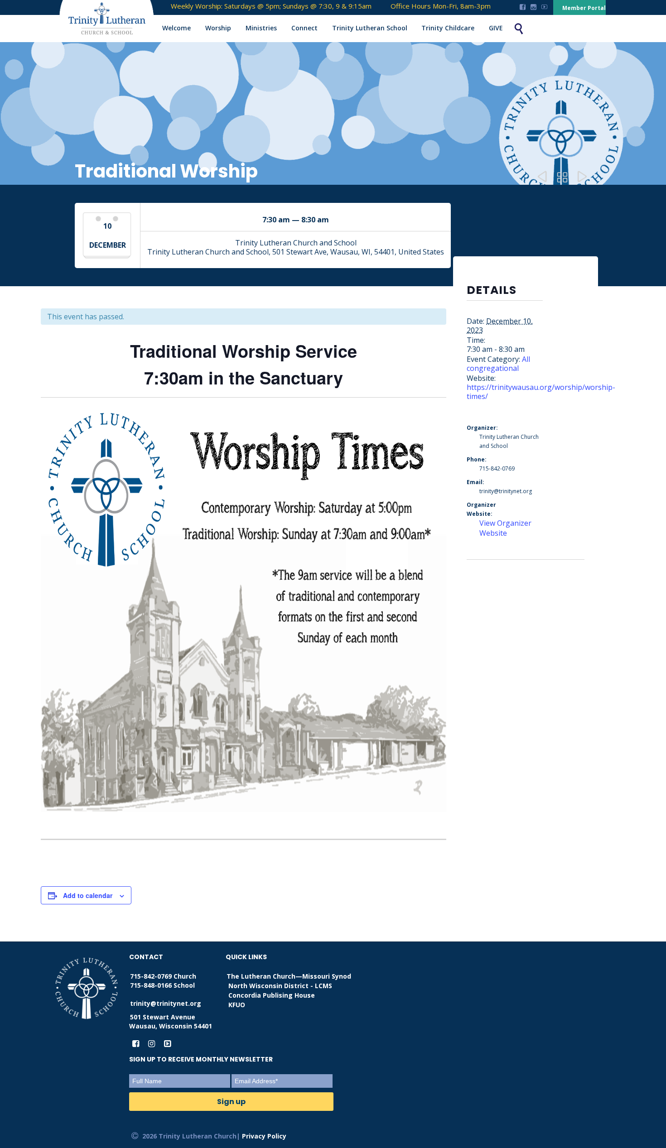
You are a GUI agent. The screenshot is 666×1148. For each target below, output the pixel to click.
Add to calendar (87, 895)
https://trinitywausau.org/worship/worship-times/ (541, 391)
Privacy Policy (264, 1136)
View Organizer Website (505, 528)
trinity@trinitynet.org (165, 1003)
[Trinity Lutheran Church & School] (98, 20)
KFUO (236, 1004)
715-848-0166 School (162, 985)
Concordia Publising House (271, 995)
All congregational (498, 363)
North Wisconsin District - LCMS (280, 985)
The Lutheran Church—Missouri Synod (289, 976)
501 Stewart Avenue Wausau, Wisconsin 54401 (170, 1021)
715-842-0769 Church (163, 976)
